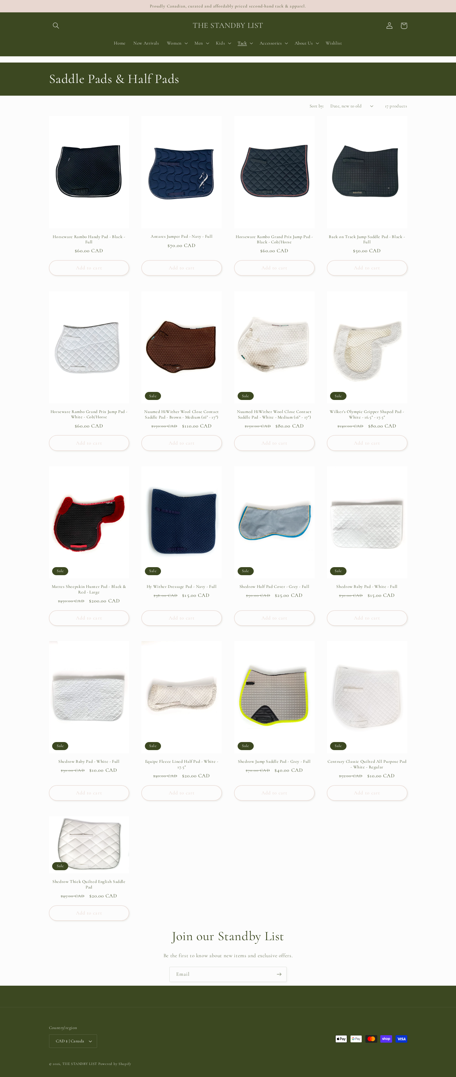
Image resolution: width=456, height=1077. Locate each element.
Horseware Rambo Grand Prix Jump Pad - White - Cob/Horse (89, 414)
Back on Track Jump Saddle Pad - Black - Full (367, 239)
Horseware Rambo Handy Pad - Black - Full (89, 239)
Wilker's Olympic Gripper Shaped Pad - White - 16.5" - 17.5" (367, 414)
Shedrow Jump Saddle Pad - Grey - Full (274, 761)
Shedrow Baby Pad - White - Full (367, 586)
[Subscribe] (279, 974)
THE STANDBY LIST (79, 1064)
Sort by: (317, 106)
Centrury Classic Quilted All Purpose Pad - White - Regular (367, 764)
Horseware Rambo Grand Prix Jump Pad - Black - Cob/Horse (274, 239)
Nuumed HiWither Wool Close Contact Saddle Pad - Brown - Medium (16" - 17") (181, 414)
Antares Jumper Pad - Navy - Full (181, 236)
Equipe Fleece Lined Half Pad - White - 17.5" (181, 764)
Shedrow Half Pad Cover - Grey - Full (274, 586)
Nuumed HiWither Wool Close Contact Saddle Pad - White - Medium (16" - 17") (274, 414)
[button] (56, 26)
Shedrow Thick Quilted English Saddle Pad (89, 884)
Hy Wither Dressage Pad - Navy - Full (182, 586)
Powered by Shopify (114, 1064)
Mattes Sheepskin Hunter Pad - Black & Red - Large (89, 589)
